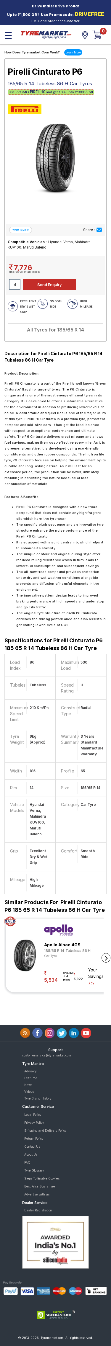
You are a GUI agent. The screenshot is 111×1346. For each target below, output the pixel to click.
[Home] (46, 34)
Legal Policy (32, 1114)
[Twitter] (62, 1033)
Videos (29, 1091)
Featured (30, 1078)
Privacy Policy (34, 1122)
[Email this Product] (99, 229)
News (28, 1085)
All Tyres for (55, 330)
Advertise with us (36, 1194)
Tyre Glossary (34, 1170)
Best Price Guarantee (39, 1186)
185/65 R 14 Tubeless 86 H (67, 950)
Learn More (73, 52)
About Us (30, 1154)
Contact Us (32, 1146)
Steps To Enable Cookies (41, 1178)
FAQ (27, 1162)
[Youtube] (86, 1033)
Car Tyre (50, 956)
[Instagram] (49, 1033)
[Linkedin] (74, 1033)
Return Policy (34, 1138)
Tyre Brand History (38, 1098)
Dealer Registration (38, 1210)
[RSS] (25, 1033)
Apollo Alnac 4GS (62, 944)
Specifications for (53, 644)
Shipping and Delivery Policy (45, 1130)
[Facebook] (37, 1033)
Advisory (30, 1071)
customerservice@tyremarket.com (46, 1055)
